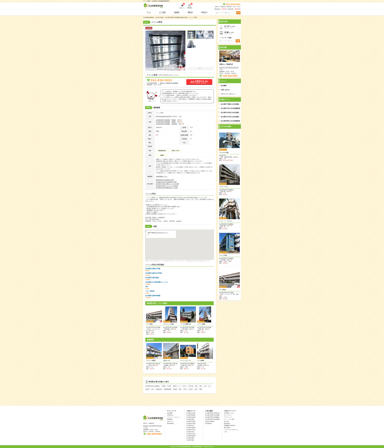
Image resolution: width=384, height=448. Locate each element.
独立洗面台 (227, 427)
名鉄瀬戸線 (208, 423)
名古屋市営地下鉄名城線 (212, 415)
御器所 (147, 389)
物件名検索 (170, 423)
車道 (201, 386)
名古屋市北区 (190, 432)
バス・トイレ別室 (229, 419)
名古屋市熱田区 (191, 436)
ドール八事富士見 (185, 324)
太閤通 (163, 386)
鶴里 (180, 389)
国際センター (176, 386)
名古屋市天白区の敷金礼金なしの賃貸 (167, 187)
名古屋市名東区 (191, 417)
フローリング (228, 417)
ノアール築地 (201, 324)
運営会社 (190, 12)
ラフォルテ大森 (223, 152)
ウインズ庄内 (223, 255)
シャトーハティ (223, 186)
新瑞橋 (175, 389)
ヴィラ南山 (149, 324)
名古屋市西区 (190, 419)
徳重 (200, 389)
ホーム (149, 12)
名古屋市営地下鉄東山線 (212, 413)
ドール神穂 (200, 360)
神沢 (196, 389)
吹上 (209, 386)
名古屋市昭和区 (191, 415)
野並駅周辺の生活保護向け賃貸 (165, 180)
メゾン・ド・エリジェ (225, 221)
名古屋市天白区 (191, 413)
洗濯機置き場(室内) (229, 425)
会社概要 (169, 413)
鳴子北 (185, 389)
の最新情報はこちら (161, 176)
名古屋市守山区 (191, 429)
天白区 (167, 116)
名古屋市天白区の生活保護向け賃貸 (166, 182)
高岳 (196, 386)
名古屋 (169, 386)
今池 (205, 386)
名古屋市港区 (190, 438)
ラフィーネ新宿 (150, 360)
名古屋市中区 (190, 425)
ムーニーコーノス (185, 360)
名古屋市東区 (190, 440)
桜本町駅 (174, 124)
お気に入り (182, 6)
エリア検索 (162, 12)
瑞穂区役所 (159, 389)
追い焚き (226, 421)
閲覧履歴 (189, 6)
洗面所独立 (227, 423)
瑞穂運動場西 (167, 389)
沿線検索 (177, 12)
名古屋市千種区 (191, 421)
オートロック (228, 415)
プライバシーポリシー (173, 417)
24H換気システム (229, 413)
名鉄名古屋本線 (209, 421)
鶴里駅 (174, 122)
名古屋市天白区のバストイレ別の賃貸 (167, 186)
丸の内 (184, 386)
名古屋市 (162, 116)
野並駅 (174, 120)
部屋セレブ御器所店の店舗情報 (169, 83)
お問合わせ (204, 12)
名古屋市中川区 (191, 434)
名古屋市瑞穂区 (191, 427)
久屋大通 (190, 386)
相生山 (191, 389)
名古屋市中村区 (191, 423)
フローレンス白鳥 (168, 324)
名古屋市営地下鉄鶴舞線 (212, 417)
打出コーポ (166, 360)
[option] (154, 320)
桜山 (152, 389)
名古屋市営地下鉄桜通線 (163, 120)
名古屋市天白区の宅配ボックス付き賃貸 (167, 184)
